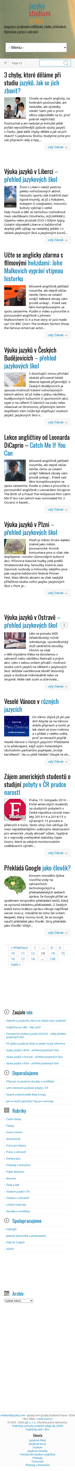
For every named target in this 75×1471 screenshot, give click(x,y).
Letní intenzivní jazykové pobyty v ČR (27, 1088)
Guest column (14, 1132)
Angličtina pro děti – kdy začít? (23, 1027)
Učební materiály (16, 1204)
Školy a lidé (12, 1185)
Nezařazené (13, 1139)
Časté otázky (13, 1119)
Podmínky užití (34, 1429)
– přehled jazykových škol (31, 175)
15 (63, 953)
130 (52, 959)
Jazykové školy (37, 1440)
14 (53, 953)
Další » (16, 964)
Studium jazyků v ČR (17, 1191)
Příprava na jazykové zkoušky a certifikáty (30, 1081)
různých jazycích (31, 705)
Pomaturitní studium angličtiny (37, 1454)
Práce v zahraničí (16, 1152)
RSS (47, 1429)
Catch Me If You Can (37, 445)
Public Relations (15, 1172)
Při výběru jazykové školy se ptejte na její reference (35, 1043)
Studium (37, 1447)
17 (23, 959)
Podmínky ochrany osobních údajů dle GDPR (37, 1426)
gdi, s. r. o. (30, 1422)
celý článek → (58, 147)
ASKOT (10, 1249)
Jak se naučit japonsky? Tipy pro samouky (30, 1101)
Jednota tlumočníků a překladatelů (26, 1236)
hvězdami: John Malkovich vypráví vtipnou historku (33, 266)
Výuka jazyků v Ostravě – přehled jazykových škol (34, 1057)
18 (33, 959)
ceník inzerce (44, 1419)
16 (13, 959)
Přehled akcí (13, 1158)
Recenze (11, 1178)
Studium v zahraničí (17, 1198)
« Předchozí (19, 947)
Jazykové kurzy (37, 1444)
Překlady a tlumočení (18, 1165)
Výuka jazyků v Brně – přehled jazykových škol (32, 1050)
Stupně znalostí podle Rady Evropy (26, 1094)
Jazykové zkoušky (38, 1451)
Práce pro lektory (16, 1145)
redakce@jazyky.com (12, 1415)
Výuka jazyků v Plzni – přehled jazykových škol (32, 1063)
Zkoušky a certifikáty (18, 1211)
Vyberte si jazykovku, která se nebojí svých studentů (36, 1020)
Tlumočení (37, 1461)
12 (33, 953)
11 (23, 953)
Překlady (37, 1458)
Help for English (15, 1242)
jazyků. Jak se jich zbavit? (32, 82)
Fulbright (11, 1229)
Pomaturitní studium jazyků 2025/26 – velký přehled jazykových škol (36, 1035)
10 (13, 953)
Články (10, 1126)
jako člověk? (37, 867)
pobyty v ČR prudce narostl (37, 784)
